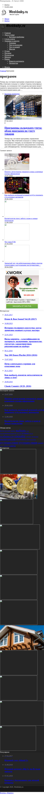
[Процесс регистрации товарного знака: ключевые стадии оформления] (17, 170)
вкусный (7, 431)
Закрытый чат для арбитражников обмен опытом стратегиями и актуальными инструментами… (23, 264)
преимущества (8, 439)
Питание (8, 53)
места (31, 433)
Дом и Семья (9, 35)
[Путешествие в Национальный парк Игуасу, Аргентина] (18, 473)
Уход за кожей (14, 47)
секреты (6, 446)
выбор (13, 431)
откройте (19, 436)
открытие (28, 436)
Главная (8, 33)
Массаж (12, 49)
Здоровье (12, 43)
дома (27, 431)
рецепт (40, 443)
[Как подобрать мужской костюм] (19, 675)
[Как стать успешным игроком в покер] (18, 624)
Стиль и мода (10, 39)
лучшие (25, 433)
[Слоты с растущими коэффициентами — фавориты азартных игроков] (20, 549)
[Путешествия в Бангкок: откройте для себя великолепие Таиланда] (18, 599)
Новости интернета (16, 61)
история (19, 433)
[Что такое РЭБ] (17, 240)
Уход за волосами (15, 45)
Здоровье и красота (12, 41)
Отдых (7, 51)
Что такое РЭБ (10, 242)
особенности (7, 436)
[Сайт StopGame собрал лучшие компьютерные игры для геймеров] (22, 725)
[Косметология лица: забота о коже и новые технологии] (17, 216)
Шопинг (8, 57)
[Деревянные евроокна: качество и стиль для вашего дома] (18, 700)
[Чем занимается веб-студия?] (18, 750)
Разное (7, 59)
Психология (9, 55)
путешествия (28, 442)
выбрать (21, 430)
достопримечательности (8, 433)
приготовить (21, 439)
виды (2, 431)
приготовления (31, 439)
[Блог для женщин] (14, 15)
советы (12, 445)
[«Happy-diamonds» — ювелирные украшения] (18, 574)
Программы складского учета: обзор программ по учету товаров (23, 130)
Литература (13, 63)
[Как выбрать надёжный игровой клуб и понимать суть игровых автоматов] (17, 193)
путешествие (9, 442)
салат (1, 446)
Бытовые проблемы (16, 37)
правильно (35, 436)
